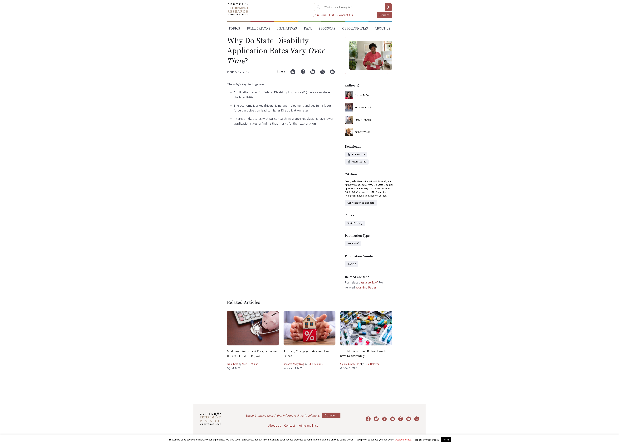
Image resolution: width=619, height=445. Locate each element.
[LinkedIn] (332, 73)
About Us (382, 29)
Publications (258, 29)
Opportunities (355, 29)
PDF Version (358, 154)
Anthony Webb (362, 131)
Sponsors (327, 29)
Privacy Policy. (431, 439)
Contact (289, 425)
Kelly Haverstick (363, 107)
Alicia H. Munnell (363, 119)
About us (274, 425)
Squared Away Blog (294, 363)
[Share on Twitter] (322, 73)
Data (308, 29)
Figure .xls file (359, 161)
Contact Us (345, 15)
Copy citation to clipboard (360, 202)
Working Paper (366, 287)
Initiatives (287, 29)
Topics (234, 29)
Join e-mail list (308, 425)
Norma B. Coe (362, 95)
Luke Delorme (315, 363)
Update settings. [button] (403, 439)
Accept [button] (446, 440)
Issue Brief (353, 243)
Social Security (355, 223)
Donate (384, 15)
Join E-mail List (324, 15)
